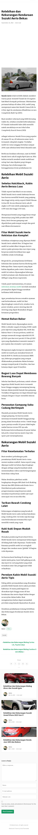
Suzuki (4, 635)
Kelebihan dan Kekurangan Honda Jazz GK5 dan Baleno (17, 741)
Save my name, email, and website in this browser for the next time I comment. (18, 805)
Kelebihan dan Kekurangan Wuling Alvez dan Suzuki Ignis (17, 687)
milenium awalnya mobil (11, 287)
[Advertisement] (19, 47)
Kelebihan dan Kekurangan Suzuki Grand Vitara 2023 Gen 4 (17, 714)
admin (6, 629)
